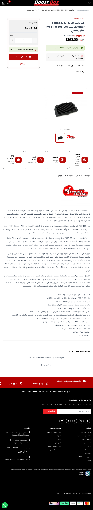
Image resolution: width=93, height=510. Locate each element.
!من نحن (58, 443)
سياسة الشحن (55, 450)
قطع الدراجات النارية (84, 436)
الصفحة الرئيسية (83, 10)
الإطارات (88, 453)
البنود (59, 436)
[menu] (84, 3)
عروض (88, 460)
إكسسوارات (87, 443)
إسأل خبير (23, 452)
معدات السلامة (85, 450)
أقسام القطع (86, 439)
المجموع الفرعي (32, 23)
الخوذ (89, 446)
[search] (89, 3)
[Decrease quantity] (34, 40)
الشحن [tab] (78, 176)
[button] (79, 35)
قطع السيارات (86, 432)
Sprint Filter (79, 19)
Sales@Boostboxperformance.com (17, 460)
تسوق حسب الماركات (83, 457)
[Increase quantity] (12, 40)
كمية (11, 35)
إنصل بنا (58, 439)
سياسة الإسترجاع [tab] (65, 176)
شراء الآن (23, 64)
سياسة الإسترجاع (54, 446)
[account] (3, 3)
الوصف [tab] (87, 176)
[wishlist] (83, 40)
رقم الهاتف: (17, 448)
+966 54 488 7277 (29, 392)
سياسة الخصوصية (54, 432)
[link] (87, 421)
